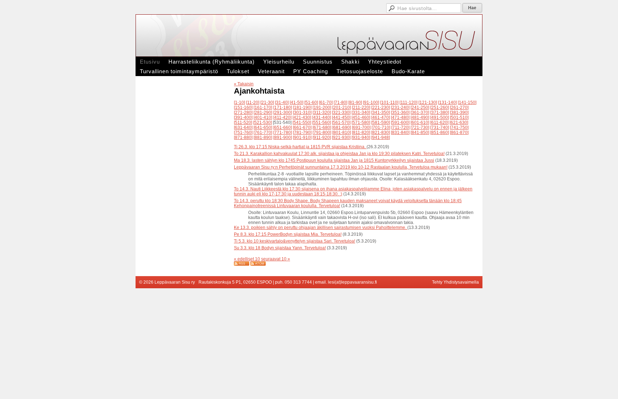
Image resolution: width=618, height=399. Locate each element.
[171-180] (282, 107)
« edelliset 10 (247, 258)
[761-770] (263, 132)
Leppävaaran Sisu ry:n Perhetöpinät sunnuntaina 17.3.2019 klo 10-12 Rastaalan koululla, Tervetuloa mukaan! (340, 167)
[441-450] (341, 117)
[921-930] (341, 137)
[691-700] (361, 127)
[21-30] (267, 102)
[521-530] (262, 122)
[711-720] (400, 127)
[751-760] (243, 132)
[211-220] (361, 107)
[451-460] (361, 117)
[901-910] (302, 137)
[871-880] (243, 137)
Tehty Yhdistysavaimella (455, 282)
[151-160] (243, 107)
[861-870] (459, 132)
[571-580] (361, 122)
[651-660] (282, 127)
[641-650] (263, 127)
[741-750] (459, 127)
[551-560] (321, 122)
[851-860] (439, 132)
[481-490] (420, 117)
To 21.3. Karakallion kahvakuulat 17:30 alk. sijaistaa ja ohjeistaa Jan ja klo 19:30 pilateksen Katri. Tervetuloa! (339, 153)
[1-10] (239, 102)
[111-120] (408, 102)
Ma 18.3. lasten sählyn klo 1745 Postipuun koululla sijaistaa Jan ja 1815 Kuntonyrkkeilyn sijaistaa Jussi (334, 160)
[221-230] (380, 107)
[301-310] (302, 112)
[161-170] (263, 107)
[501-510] (459, 117)
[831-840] (400, 132)
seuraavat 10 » (275, 258)
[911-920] (322, 137)
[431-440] (321, 117)
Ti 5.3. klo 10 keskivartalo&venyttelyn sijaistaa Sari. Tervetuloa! (294, 241)
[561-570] (341, 122)
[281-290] (263, 112)
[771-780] (282, 132)
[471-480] (400, 117)
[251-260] (439, 107)
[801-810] (341, 132)
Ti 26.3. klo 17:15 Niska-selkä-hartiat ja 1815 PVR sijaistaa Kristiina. (300, 146)
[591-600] (400, 122)
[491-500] (439, 117)
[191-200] (322, 107)
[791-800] (322, 132)
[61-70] (326, 102)
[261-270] (459, 107)
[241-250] (420, 107)
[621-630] (459, 122)
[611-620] (439, 122)
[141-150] (467, 102)
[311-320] (322, 112)
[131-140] (447, 102)
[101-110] (389, 102)
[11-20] (252, 102)
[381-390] (459, 112)
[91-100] (371, 102)
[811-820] (361, 132)
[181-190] (302, 107)
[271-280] (243, 112)
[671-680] (322, 127)
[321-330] (341, 112)
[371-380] (439, 112)
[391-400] (243, 117)
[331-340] (361, 112)
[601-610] (420, 122)
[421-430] (302, 117)
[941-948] (380, 137)
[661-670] (302, 127)
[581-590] (380, 122)
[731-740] (439, 127)
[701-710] (381, 127)
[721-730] (420, 127)
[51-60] (311, 102)
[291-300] (282, 112)
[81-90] (355, 102)
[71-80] (340, 102)
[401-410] (263, 117)
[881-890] (263, 137)
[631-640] (243, 127)
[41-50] (296, 102)
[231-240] (400, 107)
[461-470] (380, 117)
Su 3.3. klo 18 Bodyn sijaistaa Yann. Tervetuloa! (280, 247)
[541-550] (302, 122)
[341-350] (380, 112)
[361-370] (420, 112)
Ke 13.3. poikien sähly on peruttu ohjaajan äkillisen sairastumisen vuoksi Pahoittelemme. (320, 227)
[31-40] (282, 102)
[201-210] (341, 107)
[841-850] (420, 132)
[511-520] (243, 122)
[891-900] (282, 137)
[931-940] (361, 137)
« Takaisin (244, 83)
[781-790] (302, 132)
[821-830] (380, 132)
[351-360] (400, 112)
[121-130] (427, 102)
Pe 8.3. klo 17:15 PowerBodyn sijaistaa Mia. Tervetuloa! (288, 234)
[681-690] (341, 127)
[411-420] (282, 117)
